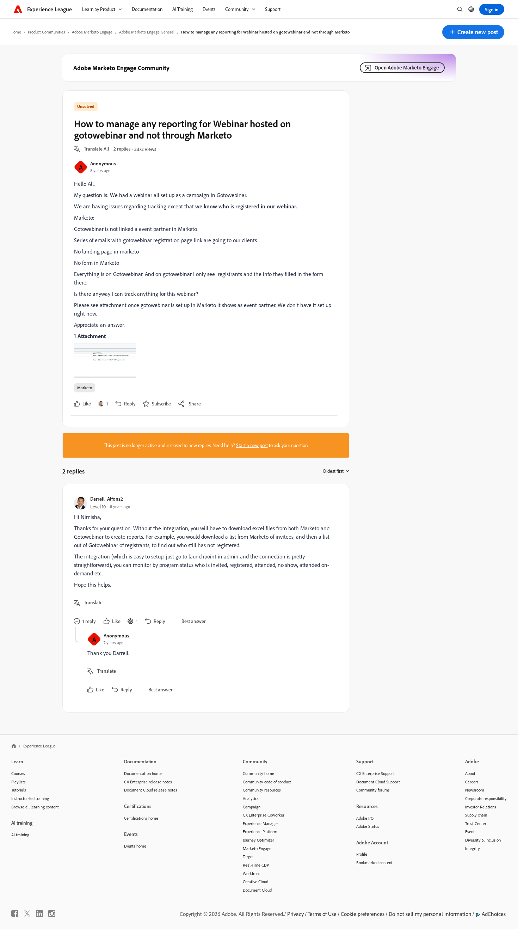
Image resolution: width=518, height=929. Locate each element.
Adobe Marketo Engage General (146, 32)
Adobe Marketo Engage (92, 32)
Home (16, 32)
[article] (204, 561)
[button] (473, 32)
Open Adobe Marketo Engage (407, 67)
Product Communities (46, 32)
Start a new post (252, 445)
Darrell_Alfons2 (106, 499)
